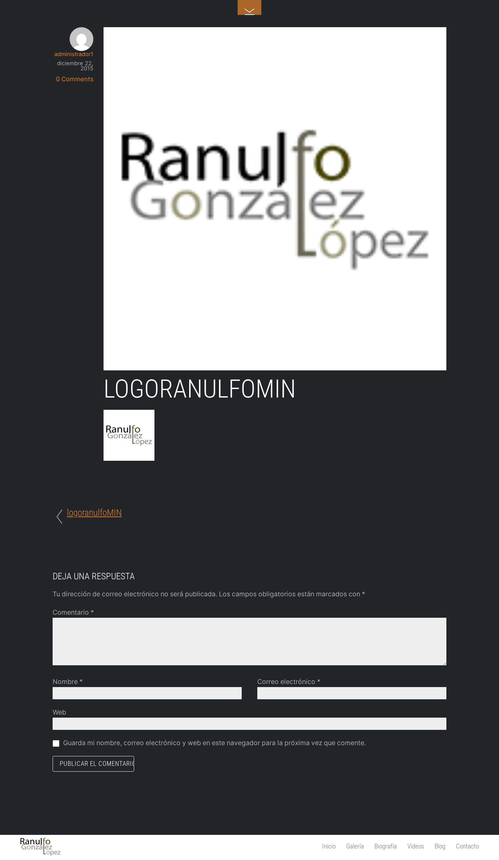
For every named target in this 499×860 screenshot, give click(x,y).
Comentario (73, 612)
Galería (355, 846)
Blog (440, 846)
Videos (415, 846)
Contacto (467, 846)
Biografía (385, 846)
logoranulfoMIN (200, 389)
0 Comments (74, 79)
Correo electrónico (288, 682)
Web (59, 712)
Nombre (68, 682)
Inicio (329, 846)
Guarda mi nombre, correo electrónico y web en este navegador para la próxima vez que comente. (214, 743)
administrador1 (73, 54)
